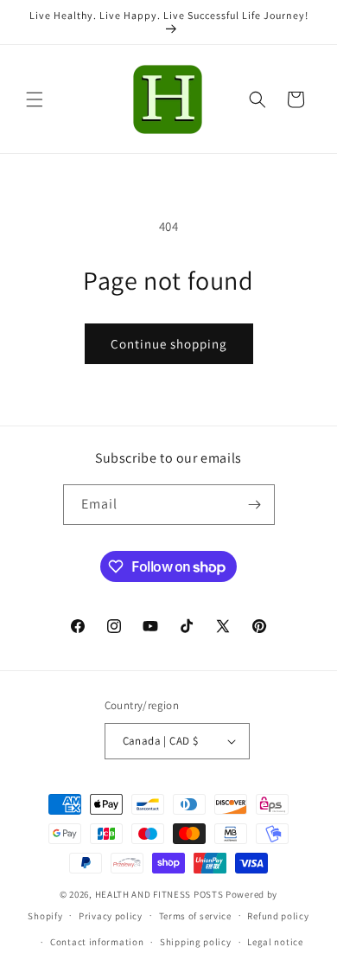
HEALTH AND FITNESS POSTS (159, 894)
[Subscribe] (255, 504)
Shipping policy (196, 942)
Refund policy (277, 916)
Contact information (96, 942)
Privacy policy (111, 916)
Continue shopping (169, 344)
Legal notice (274, 942)
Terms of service (195, 916)
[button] (35, 99)
